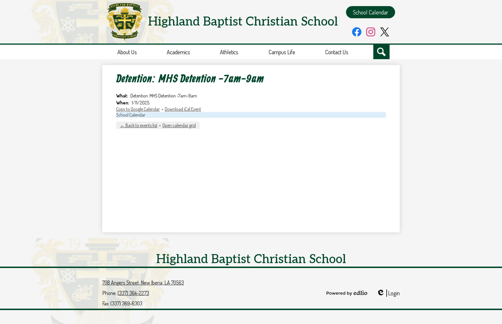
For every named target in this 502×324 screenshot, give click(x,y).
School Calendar (130, 115)
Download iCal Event (183, 109)
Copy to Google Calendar (138, 109)
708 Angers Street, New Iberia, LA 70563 (143, 282)
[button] (127, 52)
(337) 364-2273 (133, 293)
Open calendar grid (179, 125)
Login (388, 293)
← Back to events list (138, 125)
